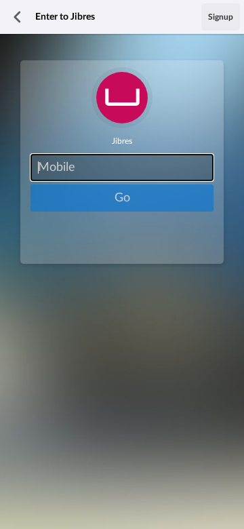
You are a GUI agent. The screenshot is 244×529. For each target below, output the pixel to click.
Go (122, 198)
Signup (220, 17)
